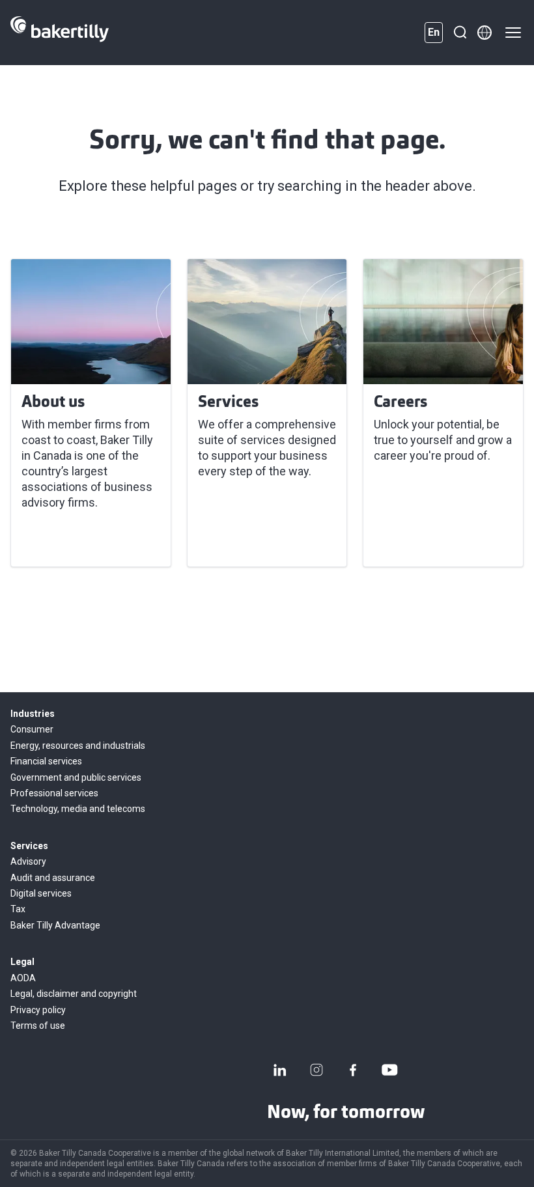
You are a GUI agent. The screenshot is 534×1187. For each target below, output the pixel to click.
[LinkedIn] (280, 1070)
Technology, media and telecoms (77, 808)
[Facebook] (353, 1070)
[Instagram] (316, 1070)
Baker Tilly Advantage (55, 925)
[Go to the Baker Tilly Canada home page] (59, 32)
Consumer (31, 729)
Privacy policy (38, 1010)
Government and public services (75, 777)
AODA (23, 978)
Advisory (28, 861)
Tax (17, 909)
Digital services (41, 893)
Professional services (54, 793)
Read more (58, 541)
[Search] (459, 32)
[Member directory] (484, 32)
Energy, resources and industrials (77, 745)
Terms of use (37, 1025)
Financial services (46, 761)
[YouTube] (389, 1070)
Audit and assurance (52, 878)
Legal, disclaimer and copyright (73, 993)
